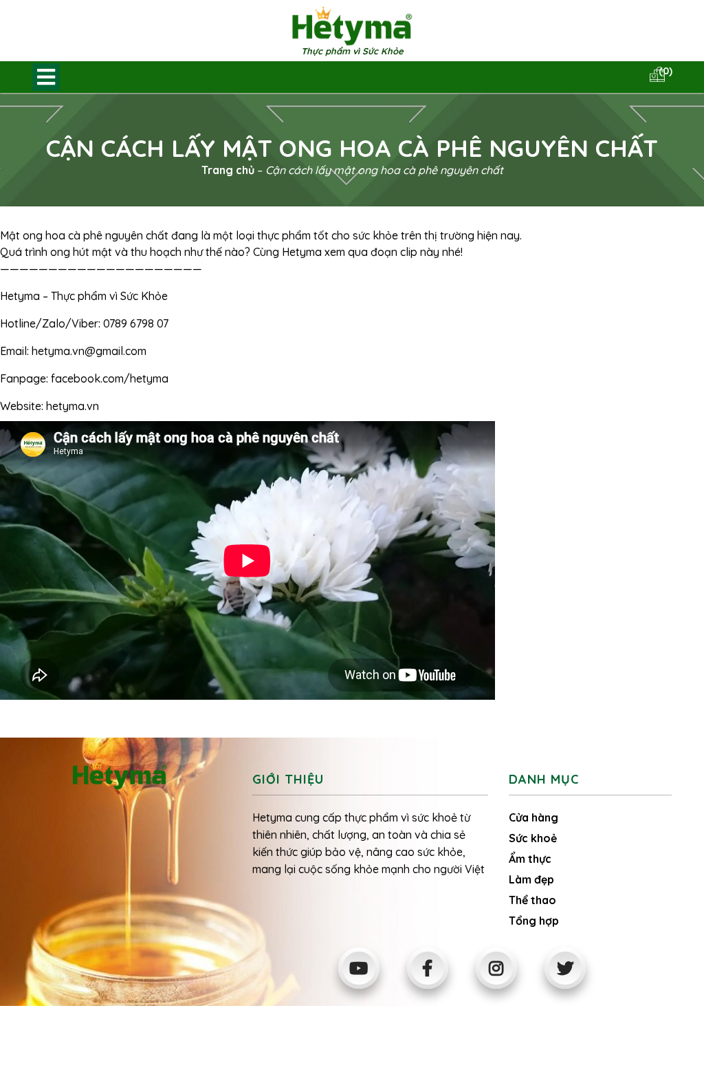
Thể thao (532, 900)
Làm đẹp (531, 879)
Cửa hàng (533, 817)
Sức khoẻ (533, 838)
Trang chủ (227, 170)
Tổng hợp (534, 921)
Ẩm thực (530, 859)
